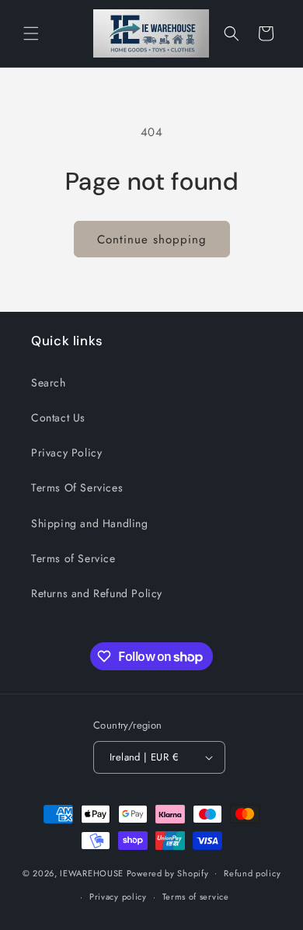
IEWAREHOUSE (92, 872)
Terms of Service (73, 558)
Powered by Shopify (168, 872)
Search (48, 382)
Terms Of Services (77, 487)
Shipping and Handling (89, 523)
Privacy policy (118, 896)
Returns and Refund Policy (96, 593)
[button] (31, 33)
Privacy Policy (66, 452)
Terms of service (195, 896)
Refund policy (252, 873)
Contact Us (58, 417)
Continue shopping (152, 239)
